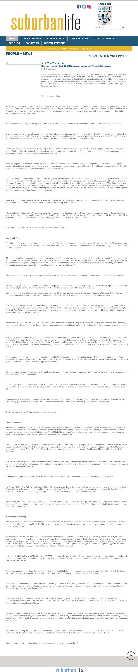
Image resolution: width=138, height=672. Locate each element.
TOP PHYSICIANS (31, 38)
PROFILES (14, 43)
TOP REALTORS (79, 38)
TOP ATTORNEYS (104, 38)
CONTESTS (32, 43)
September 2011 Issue (108, 56)
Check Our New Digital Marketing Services (69, 48)
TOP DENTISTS (56, 38)
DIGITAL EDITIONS (54, 43)
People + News (19, 53)
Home (12, 38)
